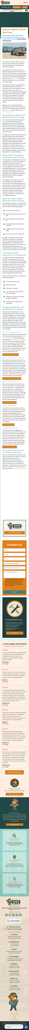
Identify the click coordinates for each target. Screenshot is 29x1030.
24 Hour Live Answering (14, 929)
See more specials (14, 533)
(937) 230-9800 (16, 909)
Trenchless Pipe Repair (9, 447)
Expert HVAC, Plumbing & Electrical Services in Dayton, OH (12, 36)
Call (25, 7)
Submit (14, 592)
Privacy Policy (12, 585)
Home (4, 35)
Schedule (17, 7)
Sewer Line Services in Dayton (11, 378)
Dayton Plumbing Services (10, 354)
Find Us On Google (14, 927)
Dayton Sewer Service (9, 39)
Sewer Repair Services (9, 402)
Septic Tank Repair (8, 424)
